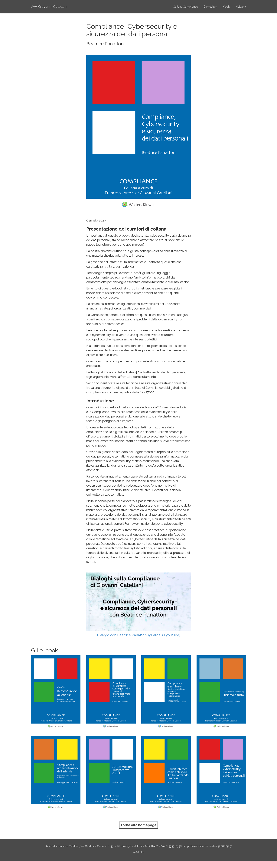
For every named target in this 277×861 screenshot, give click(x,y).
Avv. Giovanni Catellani (49, 6)
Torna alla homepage (138, 825)
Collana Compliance (185, 6)
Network (241, 6)
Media (226, 6)
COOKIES (138, 851)
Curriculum (210, 6)
